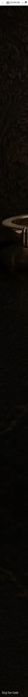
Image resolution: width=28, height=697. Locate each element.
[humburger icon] (3, 3)
